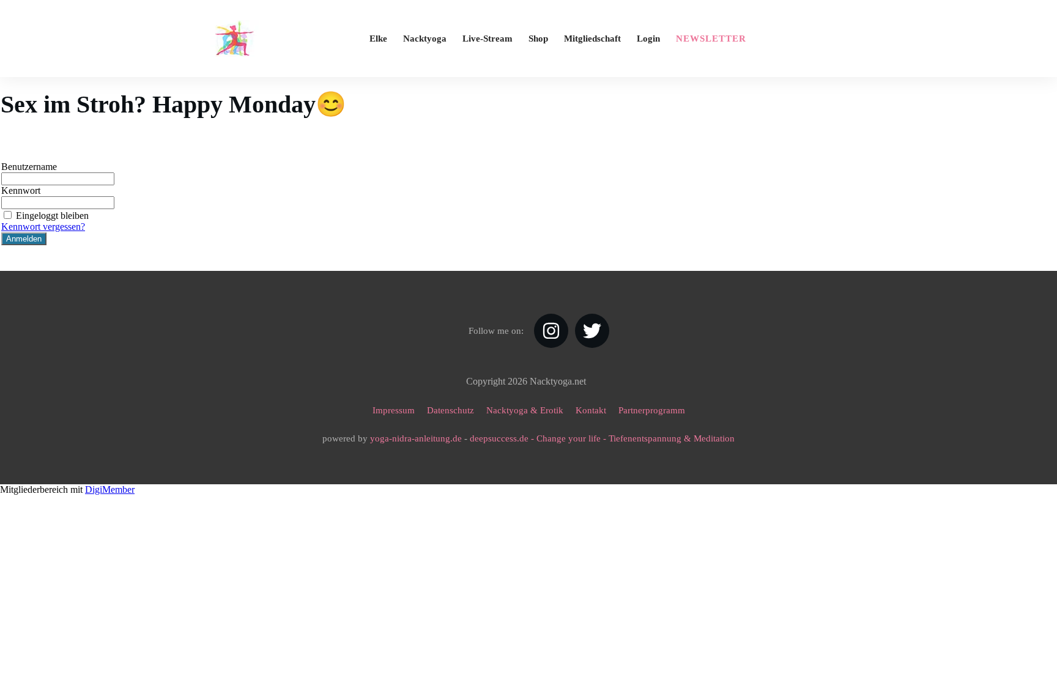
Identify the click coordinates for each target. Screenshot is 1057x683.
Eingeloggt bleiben (52, 215)
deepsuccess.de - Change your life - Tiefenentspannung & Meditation (602, 438)
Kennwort (20, 190)
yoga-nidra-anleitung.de (416, 438)
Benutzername (29, 166)
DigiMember (110, 489)
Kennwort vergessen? (43, 226)
